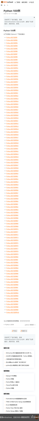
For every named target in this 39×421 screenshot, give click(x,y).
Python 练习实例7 (12, 54)
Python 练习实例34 (12, 129)
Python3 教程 (10, 388)
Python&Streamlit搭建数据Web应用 (16, 398)
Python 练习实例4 (12, 46)
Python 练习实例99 (12, 310)
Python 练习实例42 (12, 151)
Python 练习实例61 (12, 204)
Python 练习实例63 (12, 210)
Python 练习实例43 (12, 154)
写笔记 (15, 331)
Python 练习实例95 (12, 298)
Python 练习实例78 (12, 251)
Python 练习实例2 (12, 40)
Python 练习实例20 (12, 90)
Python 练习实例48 (12, 168)
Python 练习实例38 (12, 140)
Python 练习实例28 (12, 112)
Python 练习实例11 (12, 65)
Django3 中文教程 (11, 376)
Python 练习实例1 (11, 37)
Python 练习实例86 (12, 273)
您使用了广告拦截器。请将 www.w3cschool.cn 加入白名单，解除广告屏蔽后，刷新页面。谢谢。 (19, 22)
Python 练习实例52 (12, 179)
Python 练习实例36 (12, 135)
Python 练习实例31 (12, 121)
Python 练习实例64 (12, 212)
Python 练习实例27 (12, 110)
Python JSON (9, 324)
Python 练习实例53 (12, 182)
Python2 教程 (10, 379)
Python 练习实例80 (12, 257)
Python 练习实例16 (12, 79)
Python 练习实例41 (12, 148)
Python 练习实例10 (12, 62)
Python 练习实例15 (12, 76)
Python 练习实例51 (12, 176)
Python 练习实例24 (12, 101)
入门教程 (17, 2)
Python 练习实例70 (12, 229)
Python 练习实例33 (12, 126)
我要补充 (24, 331)
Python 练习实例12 (12, 68)
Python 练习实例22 (12, 96)
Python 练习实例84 (12, 268)
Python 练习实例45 (12, 160)
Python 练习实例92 (12, 290)
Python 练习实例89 (12, 282)
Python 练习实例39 (12, 143)
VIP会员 (31, 2)
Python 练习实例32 (12, 123)
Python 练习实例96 (12, 301)
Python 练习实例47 (12, 165)
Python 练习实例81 (12, 260)
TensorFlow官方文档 (12, 385)
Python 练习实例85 (12, 271)
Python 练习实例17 (12, 82)
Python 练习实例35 (12, 132)
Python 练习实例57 (12, 193)
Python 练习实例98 (12, 307)
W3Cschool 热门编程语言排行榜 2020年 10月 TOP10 (19, 353)
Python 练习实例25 (12, 104)
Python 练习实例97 (12, 304)
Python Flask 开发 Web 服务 (14, 408)
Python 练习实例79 (12, 254)
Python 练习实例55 (12, 187)
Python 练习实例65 (12, 215)
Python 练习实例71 (12, 232)
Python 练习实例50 (12, 173)
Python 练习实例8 (12, 57)
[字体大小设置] (4, 5)
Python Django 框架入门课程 (14, 411)
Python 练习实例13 (12, 71)
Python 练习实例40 (12, 146)
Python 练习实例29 (12, 115)
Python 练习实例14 (12, 73)
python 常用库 (29, 325)
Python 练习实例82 (12, 262)
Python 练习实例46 (12, 162)
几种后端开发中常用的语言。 (14, 359)
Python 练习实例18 (12, 85)
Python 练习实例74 (12, 240)
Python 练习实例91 (12, 287)
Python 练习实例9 (12, 60)
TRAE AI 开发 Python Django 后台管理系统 (18, 402)
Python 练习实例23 (12, 98)
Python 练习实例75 (12, 243)
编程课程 (24, 2)
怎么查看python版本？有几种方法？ (16, 362)
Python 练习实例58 (12, 196)
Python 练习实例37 (12, 137)
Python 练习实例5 (12, 48)
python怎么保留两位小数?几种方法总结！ (18, 365)
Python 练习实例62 (12, 207)
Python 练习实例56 (12, 190)
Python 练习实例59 (12, 198)
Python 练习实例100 (12, 312)
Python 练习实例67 (12, 221)
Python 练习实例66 (12, 218)
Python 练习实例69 (12, 226)
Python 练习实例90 (12, 285)
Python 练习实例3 (12, 43)
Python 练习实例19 (12, 87)
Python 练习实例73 (12, 237)
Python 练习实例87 (12, 276)
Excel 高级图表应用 (11, 405)
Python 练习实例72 (12, 235)
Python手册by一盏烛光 (12, 382)
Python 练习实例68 (12, 223)
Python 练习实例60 (12, 201)
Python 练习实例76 (12, 246)
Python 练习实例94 (12, 296)
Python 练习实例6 (12, 51)
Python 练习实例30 (12, 118)
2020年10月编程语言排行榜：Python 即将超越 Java (19, 356)
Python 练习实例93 (12, 293)
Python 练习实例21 (12, 93)
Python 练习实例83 (12, 265)
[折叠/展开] (1, 5)
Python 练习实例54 (12, 185)
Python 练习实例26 (12, 107)
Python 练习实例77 (12, 248)
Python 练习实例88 (12, 279)
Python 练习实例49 (12, 171)
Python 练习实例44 (12, 157)
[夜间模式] (7, 5)
